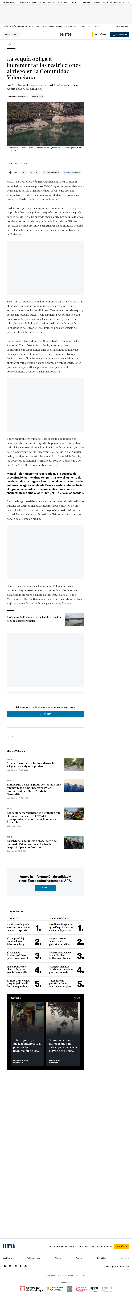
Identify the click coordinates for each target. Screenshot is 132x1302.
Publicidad (101, 1258)
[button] (128, 2)
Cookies (83, 1275)
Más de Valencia (16, 750)
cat (122, 26)
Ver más (77, 998)
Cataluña (12, 26)
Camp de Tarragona (71, 26)
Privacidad (62, 1275)
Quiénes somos (33, 1258)
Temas (79, 1258)
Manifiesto (7, 1258)
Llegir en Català (38, 96)
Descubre (16, 998)
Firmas (58, 1258)
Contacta (125, 1258)
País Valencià (39, 26)
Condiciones (73, 1275)
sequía (10, 737)
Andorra (20, 26)
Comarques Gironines (53, 26)
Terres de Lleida (86, 26)
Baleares (29, 26)
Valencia (11, 44)
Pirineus (97, 26)
